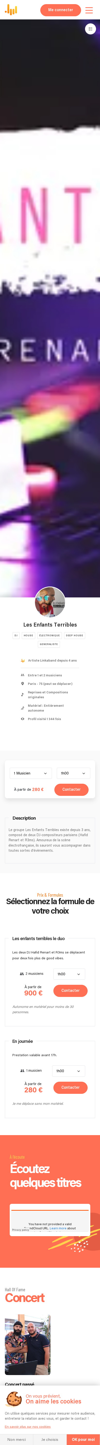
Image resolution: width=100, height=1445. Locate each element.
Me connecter (60, 10)
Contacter (71, 790)
